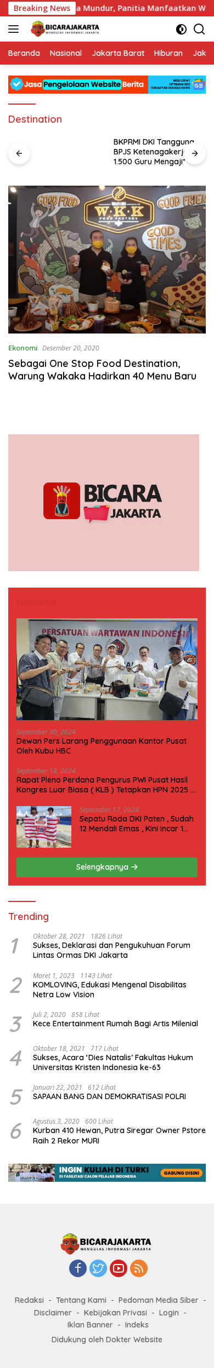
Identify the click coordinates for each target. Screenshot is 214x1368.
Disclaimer (53, 1313)
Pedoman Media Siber (159, 1300)
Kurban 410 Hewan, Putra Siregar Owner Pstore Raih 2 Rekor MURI (119, 1135)
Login (169, 1313)
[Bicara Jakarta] (64, 29)
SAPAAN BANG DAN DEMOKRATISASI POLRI (109, 1096)
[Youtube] (118, 1269)
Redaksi (29, 1300)
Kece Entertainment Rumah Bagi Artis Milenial (115, 1023)
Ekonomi (23, 348)
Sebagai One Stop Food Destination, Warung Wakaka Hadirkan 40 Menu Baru (102, 369)
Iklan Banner (90, 1325)
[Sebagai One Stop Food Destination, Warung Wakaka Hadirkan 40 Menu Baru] (107, 260)
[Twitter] (98, 1269)
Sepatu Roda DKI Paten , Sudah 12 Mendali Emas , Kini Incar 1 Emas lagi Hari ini (137, 824)
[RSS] (139, 1269)
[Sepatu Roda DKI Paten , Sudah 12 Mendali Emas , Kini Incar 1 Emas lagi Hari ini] (43, 827)
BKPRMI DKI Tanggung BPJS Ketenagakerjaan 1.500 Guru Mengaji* (156, 151)
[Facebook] (78, 1269)
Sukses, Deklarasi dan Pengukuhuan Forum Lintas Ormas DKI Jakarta (111, 950)
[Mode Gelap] (181, 29)
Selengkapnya (103, 867)
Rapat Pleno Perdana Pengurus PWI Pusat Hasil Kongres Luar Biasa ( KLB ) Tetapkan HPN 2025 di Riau (106, 785)
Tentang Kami (81, 1300)
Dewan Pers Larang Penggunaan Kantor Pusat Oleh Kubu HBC (101, 746)
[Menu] (15, 29)
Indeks (137, 1325)
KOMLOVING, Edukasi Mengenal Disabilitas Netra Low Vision (110, 989)
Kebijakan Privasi (115, 1313)
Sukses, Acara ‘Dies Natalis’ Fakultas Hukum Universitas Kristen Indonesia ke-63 (113, 1062)
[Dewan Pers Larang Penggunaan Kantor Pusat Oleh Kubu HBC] (107, 669)
